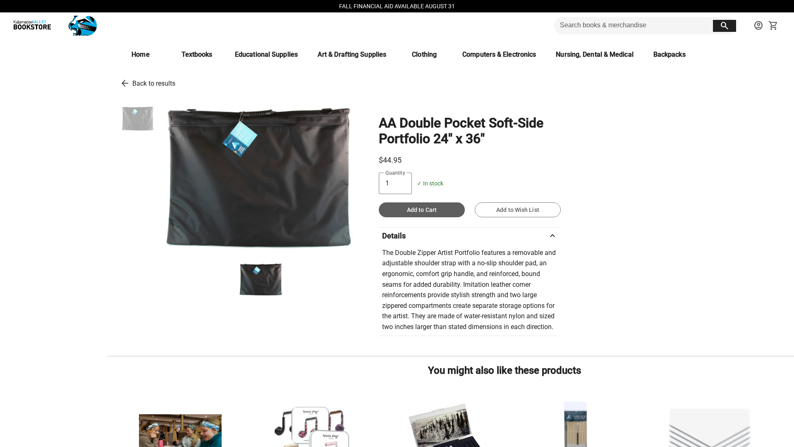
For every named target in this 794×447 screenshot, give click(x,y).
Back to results (153, 83)
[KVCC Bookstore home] (53, 26)
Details (469, 236)
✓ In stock (430, 183)
